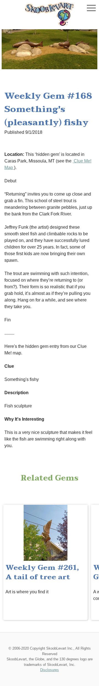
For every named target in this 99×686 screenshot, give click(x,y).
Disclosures (49, 670)
